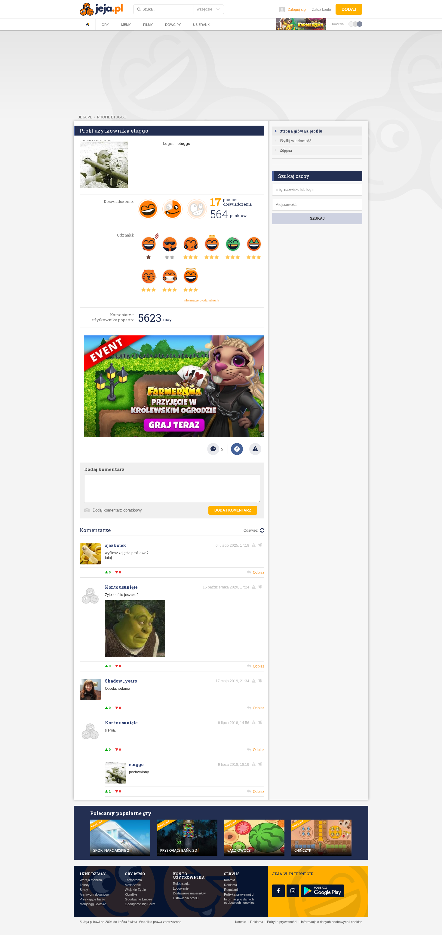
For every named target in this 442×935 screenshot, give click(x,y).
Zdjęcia (286, 150)
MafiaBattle (133, 885)
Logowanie (181, 888)
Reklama (230, 885)
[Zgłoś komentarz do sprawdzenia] (255, 545)
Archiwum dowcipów (94, 894)
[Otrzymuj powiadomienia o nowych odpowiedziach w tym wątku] (261, 722)
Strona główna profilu (301, 131)
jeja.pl (85, 117)
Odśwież (251, 530)
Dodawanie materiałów (189, 893)
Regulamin (231, 889)
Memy (126, 24)
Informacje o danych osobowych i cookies (239, 901)
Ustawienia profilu (185, 898)
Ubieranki (201, 24)
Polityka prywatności (239, 894)
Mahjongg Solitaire (93, 904)
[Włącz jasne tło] (351, 24)
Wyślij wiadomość (295, 140)
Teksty (85, 885)
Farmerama (133, 880)
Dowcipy (173, 24)
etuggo (136, 764)
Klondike (131, 894)
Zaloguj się (297, 10)
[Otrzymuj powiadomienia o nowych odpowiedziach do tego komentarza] (261, 545)
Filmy (148, 24)
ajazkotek (115, 545)
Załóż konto (321, 10)
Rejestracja (181, 883)
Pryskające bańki (92, 899)
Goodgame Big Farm (140, 904)
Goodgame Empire (138, 899)
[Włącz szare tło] (355, 24)
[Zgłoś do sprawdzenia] (255, 449)
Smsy (84, 889)
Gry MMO (135, 873)
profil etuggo (111, 117)
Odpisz (258, 572)
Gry (105, 24)
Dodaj (349, 9)
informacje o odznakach (201, 300)
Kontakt (229, 880)
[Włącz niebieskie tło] (359, 24)
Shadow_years (121, 681)
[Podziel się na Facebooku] (237, 449)
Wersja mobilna (91, 880)
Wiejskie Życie (135, 889)
